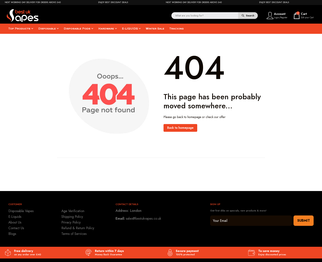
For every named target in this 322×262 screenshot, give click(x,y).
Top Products (19, 28)
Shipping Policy (72, 216)
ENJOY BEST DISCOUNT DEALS (113, 2)
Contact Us (16, 228)
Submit (303, 220)
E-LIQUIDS (130, 28)
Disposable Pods (77, 28)
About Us (14, 222)
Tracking (176, 28)
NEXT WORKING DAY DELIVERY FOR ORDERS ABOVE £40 (33, 2)
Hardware (106, 28)
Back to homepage (180, 128)
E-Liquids (14, 216)
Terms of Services (74, 233)
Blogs (12, 233)
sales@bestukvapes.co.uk (143, 218)
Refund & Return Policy (77, 228)
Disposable (47, 28)
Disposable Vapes (21, 211)
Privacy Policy (71, 222)
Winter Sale (155, 28)
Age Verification (72, 211)
